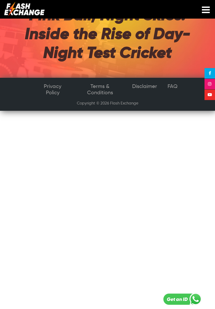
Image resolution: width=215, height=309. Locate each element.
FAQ (173, 86)
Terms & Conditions (100, 89)
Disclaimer (144, 86)
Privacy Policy (52, 89)
